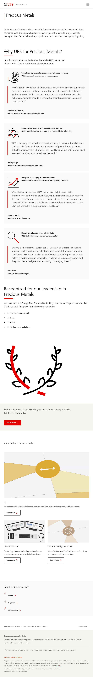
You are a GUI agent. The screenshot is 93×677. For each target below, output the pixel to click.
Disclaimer (7, 657)
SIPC (59, 665)
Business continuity (16, 657)
